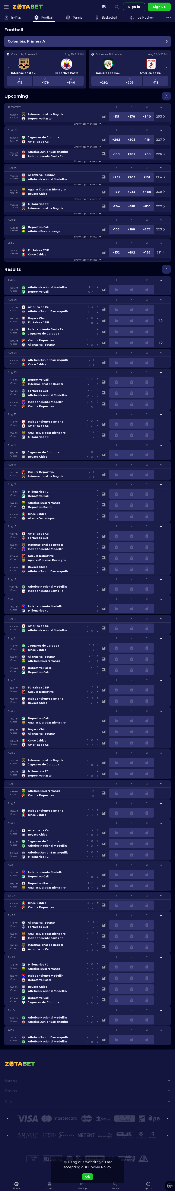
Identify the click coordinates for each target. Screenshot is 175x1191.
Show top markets (85, 123)
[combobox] (106, 7)
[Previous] (8, 67)
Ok (87, 1177)
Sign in (134, 7)
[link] (28, 7)
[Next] (166, 67)
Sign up (159, 7)
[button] (87, 107)
